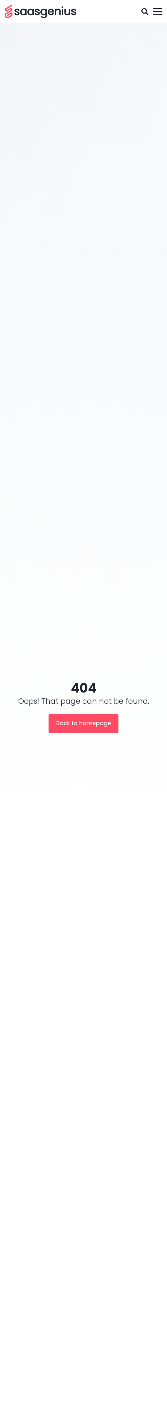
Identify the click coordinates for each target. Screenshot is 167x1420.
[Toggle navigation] (157, 12)
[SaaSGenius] (40, 11)
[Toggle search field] (145, 12)
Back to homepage (83, 723)
